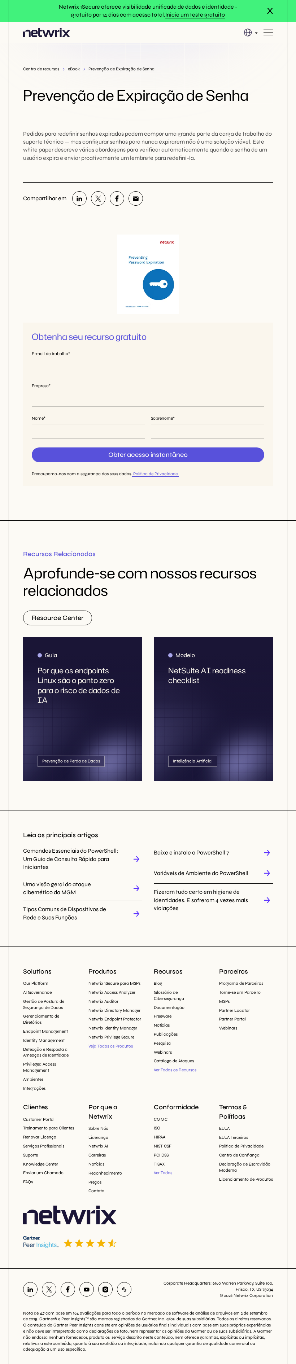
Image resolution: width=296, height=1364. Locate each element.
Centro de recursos (41, 68)
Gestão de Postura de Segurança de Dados (43, 1004)
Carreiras (97, 1155)
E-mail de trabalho (50, 353)
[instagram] (105, 1289)
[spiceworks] (124, 1289)
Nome (38, 418)
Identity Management (44, 1040)
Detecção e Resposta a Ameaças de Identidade (46, 1052)
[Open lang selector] (251, 32)
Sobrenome (162, 418)
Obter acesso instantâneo (148, 455)
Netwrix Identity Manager (112, 1028)
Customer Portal (39, 1119)
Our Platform (35, 983)
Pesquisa (162, 1043)
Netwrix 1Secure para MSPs (114, 983)
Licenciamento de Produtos (246, 1179)
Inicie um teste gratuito (195, 14)
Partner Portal (232, 1019)
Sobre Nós (98, 1128)
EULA (224, 1128)
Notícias (162, 1025)
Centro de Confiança (239, 1155)
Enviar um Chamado (43, 1172)
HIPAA (159, 1137)
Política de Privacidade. (155, 473)
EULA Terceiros (233, 1137)
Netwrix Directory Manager (114, 1010)
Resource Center (57, 618)
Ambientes (33, 1079)
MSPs (224, 1001)
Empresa (40, 385)
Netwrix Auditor (103, 1001)
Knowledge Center (40, 1164)
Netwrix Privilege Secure (111, 1037)
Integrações (34, 1088)
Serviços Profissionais (43, 1146)
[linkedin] (79, 198)
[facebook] (117, 198)
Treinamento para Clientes (48, 1128)
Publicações (166, 1034)
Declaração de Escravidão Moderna (244, 1167)
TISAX (159, 1164)
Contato (96, 1190)
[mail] (136, 198)
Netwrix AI (98, 1146)
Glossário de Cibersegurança (169, 995)
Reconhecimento (105, 1173)
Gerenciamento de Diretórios (41, 1019)
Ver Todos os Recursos (175, 1069)
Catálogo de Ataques (174, 1060)
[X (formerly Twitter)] (98, 198)
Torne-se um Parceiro (240, 992)
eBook (74, 68)
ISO (157, 1128)
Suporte (30, 1155)
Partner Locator (234, 1010)
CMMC (160, 1119)
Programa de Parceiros (241, 983)
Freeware (162, 1016)
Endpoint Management (45, 1031)
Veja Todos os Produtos (110, 1046)
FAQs (28, 1181)
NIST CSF (162, 1146)
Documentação (169, 1007)
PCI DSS (161, 1155)
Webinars (163, 1052)
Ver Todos (163, 1172)
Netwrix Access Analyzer (111, 992)
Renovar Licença (39, 1137)
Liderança (98, 1137)
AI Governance (37, 992)
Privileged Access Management (39, 1067)
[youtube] (86, 1289)
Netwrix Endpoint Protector (114, 1019)
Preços (94, 1182)
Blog (158, 983)
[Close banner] (270, 11)
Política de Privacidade (241, 1146)
